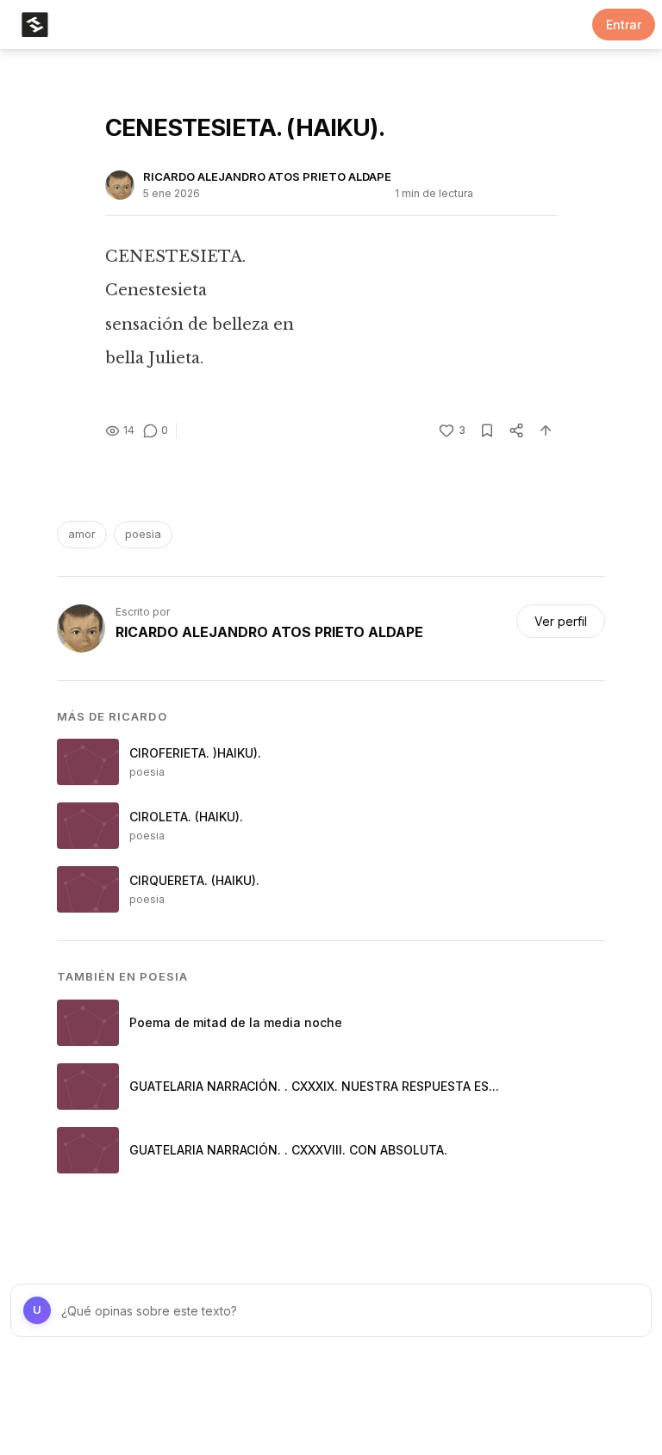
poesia (143, 534)
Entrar (623, 24)
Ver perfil (560, 621)
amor (82, 534)
